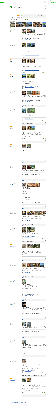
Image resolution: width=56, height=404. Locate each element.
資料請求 (25, 402)
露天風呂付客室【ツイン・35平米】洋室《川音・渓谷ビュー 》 (30, 295)
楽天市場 (51, 0)
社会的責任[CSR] (19, 402)
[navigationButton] (45, 24)
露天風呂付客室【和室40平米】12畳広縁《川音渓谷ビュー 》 (29, 87)
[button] (12, 24)
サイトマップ (46, 0)
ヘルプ (41, 0)
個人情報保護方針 (15, 402)
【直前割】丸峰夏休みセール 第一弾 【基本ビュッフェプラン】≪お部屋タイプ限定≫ (32, 86)
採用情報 (22, 402)
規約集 (23, 402)
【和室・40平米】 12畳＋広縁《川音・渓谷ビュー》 (29, 119)
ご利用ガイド (43, 0)
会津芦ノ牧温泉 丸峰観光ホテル (16, 7)
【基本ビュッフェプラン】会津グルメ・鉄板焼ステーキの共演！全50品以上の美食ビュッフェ (32, 55)
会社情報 (12, 402)
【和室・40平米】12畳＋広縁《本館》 (28, 39)
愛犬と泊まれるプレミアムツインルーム (28, 371)
